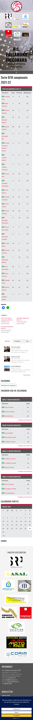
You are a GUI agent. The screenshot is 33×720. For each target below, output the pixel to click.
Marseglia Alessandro (5, 222)
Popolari (17, 341)
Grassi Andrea (9, 407)
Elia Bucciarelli (15, 356)
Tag (27, 341)
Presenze (19, 92)
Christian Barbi (15, 347)
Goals (13, 92)
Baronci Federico (10, 411)
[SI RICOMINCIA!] (7, 371)
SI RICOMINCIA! (16, 366)
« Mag (3, 535)
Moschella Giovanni (5, 238)
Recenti (7, 341)
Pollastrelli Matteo (5, 261)
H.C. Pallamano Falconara (16, 54)
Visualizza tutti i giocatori (25, 420)
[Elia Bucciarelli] (7, 361)
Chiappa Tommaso (4, 168)
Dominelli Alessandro (5, 185)
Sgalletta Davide (4, 298)
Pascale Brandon (10, 493)
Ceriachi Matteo (4, 159)
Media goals (27, 92)
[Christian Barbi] (7, 352)
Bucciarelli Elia (5, 137)
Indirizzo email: (6, 695)
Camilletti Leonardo (10, 463)
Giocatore (5, 92)
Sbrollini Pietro (9, 416)
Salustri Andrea (9, 467)
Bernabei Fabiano (4, 121)
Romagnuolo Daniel (10, 488)
